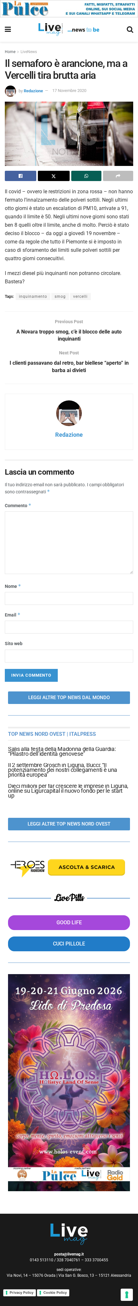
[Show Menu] (8, 29)
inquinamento (33, 296)
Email (13, 615)
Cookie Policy (55, 1292)
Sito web (13, 643)
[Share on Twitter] (53, 176)
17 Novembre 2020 (69, 90)
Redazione (33, 90)
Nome (13, 586)
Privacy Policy (21, 1292)
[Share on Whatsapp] (86, 176)
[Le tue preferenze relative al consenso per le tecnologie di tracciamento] (127, 1295)
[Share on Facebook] (20, 176)
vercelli (80, 296)
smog (60, 296)
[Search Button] (130, 29)
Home (10, 52)
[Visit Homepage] (69, 29)
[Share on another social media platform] (118, 176)
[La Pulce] (69, 8)
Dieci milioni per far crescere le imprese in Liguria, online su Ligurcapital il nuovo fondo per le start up (68, 790)
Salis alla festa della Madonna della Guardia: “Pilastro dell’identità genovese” (62, 751)
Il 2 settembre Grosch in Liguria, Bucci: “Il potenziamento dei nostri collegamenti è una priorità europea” (62, 770)
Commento (18, 505)
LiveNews (29, 52)
